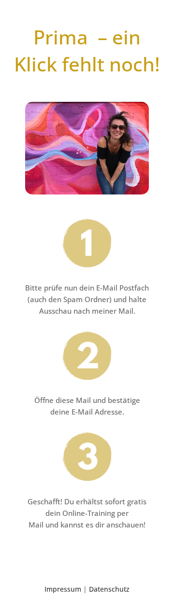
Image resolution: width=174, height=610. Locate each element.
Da (109, 589)
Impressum (62, 589)
